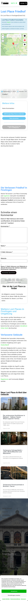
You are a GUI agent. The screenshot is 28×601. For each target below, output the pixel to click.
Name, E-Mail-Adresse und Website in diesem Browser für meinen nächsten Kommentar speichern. (14, 268)
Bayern (4, 541)
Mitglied (9, 22)
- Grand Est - (19, 280)
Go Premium (6, 561)
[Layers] (24, 35)
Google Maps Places (9, 554)
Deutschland (5, 345)
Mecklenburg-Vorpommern (11, 544)
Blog (3, 573)
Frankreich (10, 282)
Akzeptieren (14, 591)
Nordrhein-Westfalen (9, 534)
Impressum (23, 599)
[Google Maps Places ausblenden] (24, 40)
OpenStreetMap (24, 55)
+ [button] (2, 35)
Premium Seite (7, 558)
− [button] (2, 37)
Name (3, 245)
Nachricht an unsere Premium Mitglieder (12, 565)
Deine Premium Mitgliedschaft (12, 570)
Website (3, 258)
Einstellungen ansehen (14, 595)
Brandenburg (6, 547)
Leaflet (12, 55)
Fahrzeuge (5, 529)
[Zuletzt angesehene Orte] (24, 44)
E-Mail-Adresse (7, 252)
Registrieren (4, 379)
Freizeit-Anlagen (7, 525)
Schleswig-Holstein (8, 537)
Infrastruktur (6, 515)
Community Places (8, 551)
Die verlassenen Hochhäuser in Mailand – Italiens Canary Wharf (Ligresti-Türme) (14, 417)
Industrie (5, 512)
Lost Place (17, 282)
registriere (6, 196)
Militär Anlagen (7, 508)
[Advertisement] (14, 71)
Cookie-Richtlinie (6, 599)
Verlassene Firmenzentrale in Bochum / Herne (13, 485)
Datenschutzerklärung (15, 599)
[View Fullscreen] (3, 41)
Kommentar (5, 226)
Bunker (4, 522)
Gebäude (5, 519)
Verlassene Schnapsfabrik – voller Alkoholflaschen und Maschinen (13, 451)
